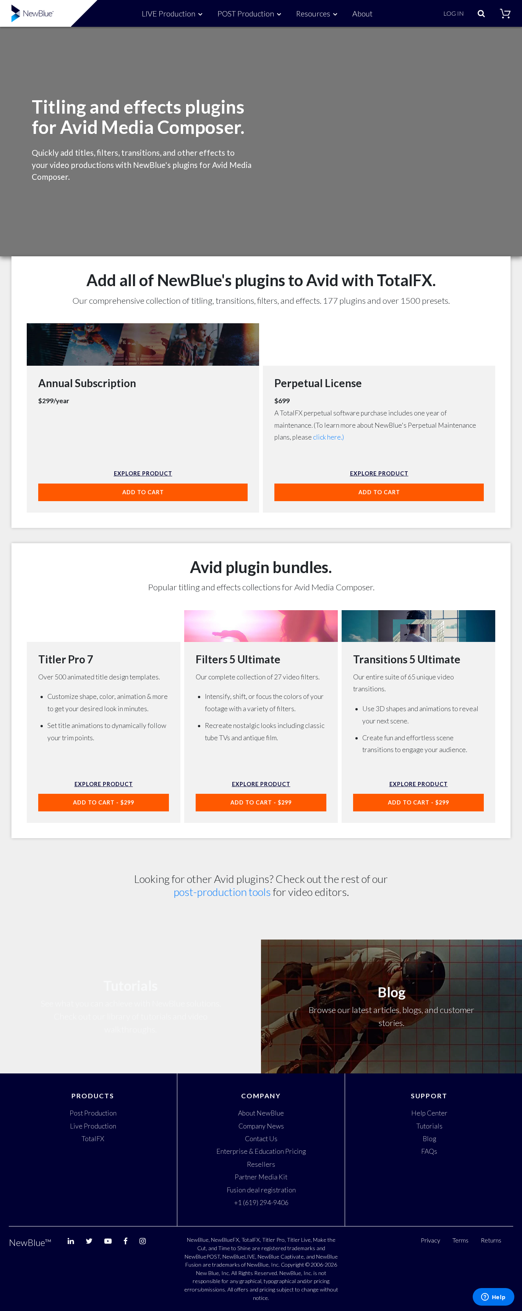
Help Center (429, 1113)
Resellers (261, 1164)
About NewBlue (261, 1113)
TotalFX (92, 1139)
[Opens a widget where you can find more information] (493, 1297)
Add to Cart (143, 492)
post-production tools (222, 891)
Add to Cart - (103, 802)
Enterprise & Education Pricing (261, 1151)
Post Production (93, 1113)
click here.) (328, 437)
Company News (261, 1126)
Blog (429, 1139)
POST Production (245, 13)
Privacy (430, 1240)
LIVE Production (168, 13)
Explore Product (143, 473)
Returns (491, 1240)
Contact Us (261, 1139)
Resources (313, 13)
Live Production (93, 1126)
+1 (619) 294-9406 (261, 1203)
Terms (460, 1240)
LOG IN (453, 13)
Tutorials (429, 1126)
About (362, 13)
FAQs (429, 1151)
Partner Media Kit (261, 1177)
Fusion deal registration (261, 1190)
